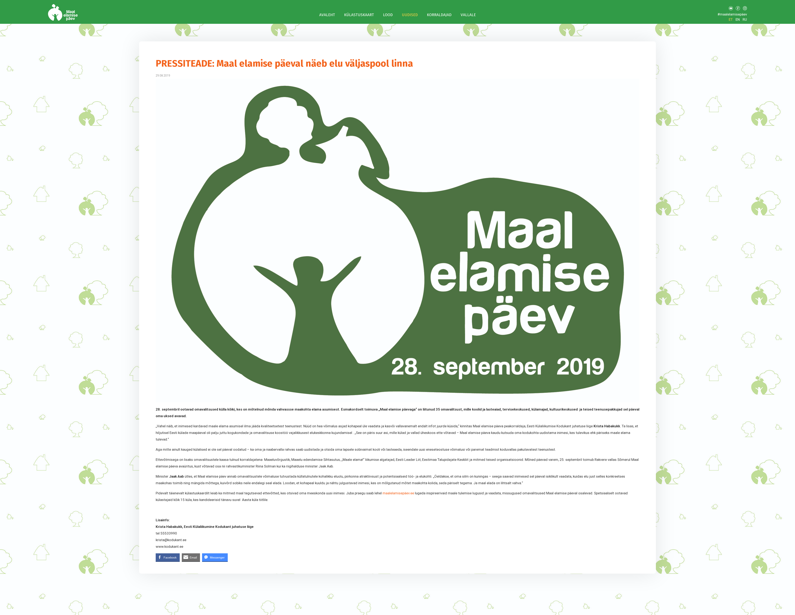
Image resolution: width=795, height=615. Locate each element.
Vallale (468, 14)
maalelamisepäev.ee (398, 493)
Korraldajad (439, 14)
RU (745, 19)
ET (731, 19)
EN (738, 19)
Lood (388, 14)
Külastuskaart (359, 14)
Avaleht (327, 14)
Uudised (410, 14)
